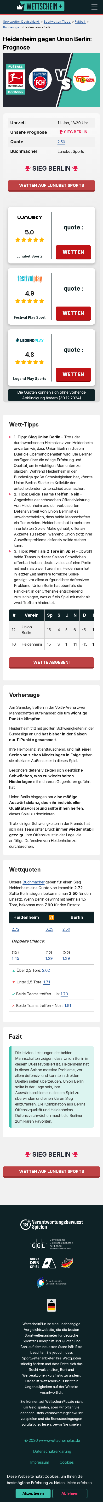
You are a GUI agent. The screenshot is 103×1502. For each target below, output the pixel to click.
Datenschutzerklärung (52, 1451)
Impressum (39, 1462)
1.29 (49, 958)
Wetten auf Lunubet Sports (51, 185)
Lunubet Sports (30, 256)
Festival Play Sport (30, 317)
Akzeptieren (33, 1493)
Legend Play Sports (29, 379)
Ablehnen (69, 1493)
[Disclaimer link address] (51, 1247)
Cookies (67, 1462)
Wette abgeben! (51, 662)
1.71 (46, 982)
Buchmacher (34, 882)
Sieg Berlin (75, 131)
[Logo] (40, 7)
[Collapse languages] (51, 1301)
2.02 (46, 970)
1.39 (66, 958)
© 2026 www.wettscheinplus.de (52, 1440)
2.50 (61, 141)
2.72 (15, 929)
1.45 (15, 958)
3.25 (49, 929)
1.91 (67, 1005)
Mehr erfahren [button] (79, 1482)
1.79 (64, 993)
